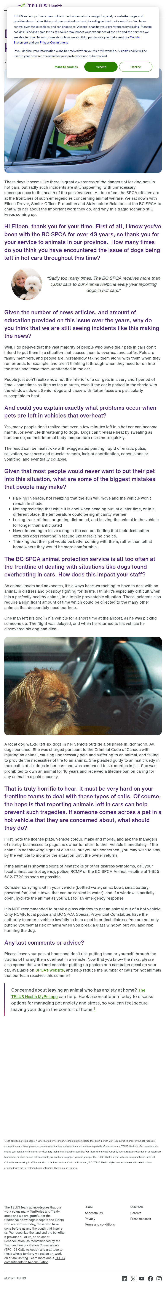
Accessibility (94, 1213)
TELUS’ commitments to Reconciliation (34, 1260)
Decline (136, 67)
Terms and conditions (100, 1224)
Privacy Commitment (54, 42)
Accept (101, 67)
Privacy (90, 1218)
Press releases (140, 1218)
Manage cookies (66, 67)
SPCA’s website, (50, 970)
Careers (135, 1213)
